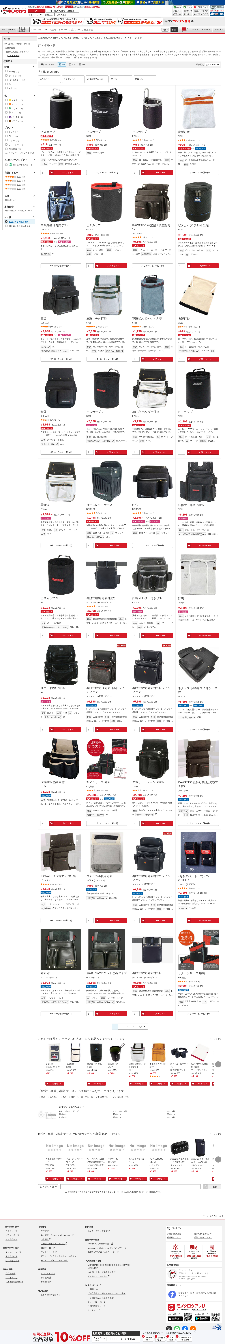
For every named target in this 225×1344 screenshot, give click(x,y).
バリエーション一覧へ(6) (198, 1014)
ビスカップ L (94, 225)
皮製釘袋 (184, 132)
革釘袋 (45, 504)
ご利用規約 (93, 1289)
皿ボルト (117, 1114)
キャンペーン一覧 (13, 1252)
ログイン (37, 11)
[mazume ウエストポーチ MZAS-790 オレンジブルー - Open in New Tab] (179, 1147)
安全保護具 (95, 38)
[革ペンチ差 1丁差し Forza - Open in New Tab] (138, 1147)
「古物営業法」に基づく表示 (101, 1298)
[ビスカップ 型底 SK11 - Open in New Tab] (96, 1052)
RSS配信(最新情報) (14, 1282)
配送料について (174, 1237)
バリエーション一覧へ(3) (198, 172)
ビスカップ (48, 131)
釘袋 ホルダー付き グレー (149, 598)
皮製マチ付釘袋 (96, 318)
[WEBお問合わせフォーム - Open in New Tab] (177, 10)
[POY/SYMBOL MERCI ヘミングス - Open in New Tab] (159, 1147)
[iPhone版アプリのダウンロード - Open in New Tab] (180, 1317)
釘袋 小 (45, 973)
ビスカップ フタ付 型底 (193, 225)
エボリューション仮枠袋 (148, 782)
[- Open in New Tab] (176, 1251)
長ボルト (63, 1114)
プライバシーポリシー (98, 1302)
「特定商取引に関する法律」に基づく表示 (107, 1293)
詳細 (164, 30)
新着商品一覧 (11, 1239)
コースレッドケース (99, 504)
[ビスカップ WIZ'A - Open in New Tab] (117, 1052)
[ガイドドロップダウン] (201, 13)
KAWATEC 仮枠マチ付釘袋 (58, 876)
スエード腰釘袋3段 (53, 688)
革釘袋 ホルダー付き (145, 411)
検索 (174, 30)
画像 (63, 64)
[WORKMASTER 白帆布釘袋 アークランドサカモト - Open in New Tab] (200, 1052)
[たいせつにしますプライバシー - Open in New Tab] (217, 1329)
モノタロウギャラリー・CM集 (54, 1260)
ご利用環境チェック (97, 1306)
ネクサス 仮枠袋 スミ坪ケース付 (197, 690)
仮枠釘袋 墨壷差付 (53, 782)
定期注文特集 (11, 1256)
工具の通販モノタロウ (48, 38)
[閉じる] (123, 62)
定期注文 (49, 15)
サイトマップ (94, 1310)
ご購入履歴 (61, 15)
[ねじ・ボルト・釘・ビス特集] (47, 1123)
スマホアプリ (11, 1278)
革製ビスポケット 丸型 (147, 318)
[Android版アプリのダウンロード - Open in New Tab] (208, 1317)
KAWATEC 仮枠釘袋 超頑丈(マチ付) (198, 784)
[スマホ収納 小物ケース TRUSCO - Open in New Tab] (54, 1147)
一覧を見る (115, 1134)
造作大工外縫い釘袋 (191, 505)
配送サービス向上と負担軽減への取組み (59, 1256)
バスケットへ (68, 172)
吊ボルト (117, 1117)
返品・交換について (203, 1237)
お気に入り (219, 29)
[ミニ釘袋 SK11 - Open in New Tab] (75, 1052)
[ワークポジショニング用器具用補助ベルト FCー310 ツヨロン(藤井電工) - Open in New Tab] (96, 1147)
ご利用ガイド (177, 1228)
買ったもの (206, 29)
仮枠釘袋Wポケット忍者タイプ (106, 973)
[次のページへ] (218, 1064)
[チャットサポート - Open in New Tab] (187, 10)
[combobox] (104, 29)
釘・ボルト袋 (36, 30)
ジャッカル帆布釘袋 (99, 876)
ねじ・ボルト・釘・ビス (70, 1111)
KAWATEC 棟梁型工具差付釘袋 (151, 227)
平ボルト (171, 1114)
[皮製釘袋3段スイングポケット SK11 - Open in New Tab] (138, 1052)
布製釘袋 (184, 318)
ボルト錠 (171, 1117)
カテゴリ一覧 (11, 1231)
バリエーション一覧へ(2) (107, 359)
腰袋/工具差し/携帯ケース (115, 38)
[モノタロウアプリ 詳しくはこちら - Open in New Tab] (194, 1307)
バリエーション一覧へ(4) (61, 266)
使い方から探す (12, 1260)
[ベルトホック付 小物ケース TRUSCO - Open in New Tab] (75, 1147)
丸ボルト (63, 1117)
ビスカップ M (49, 598)
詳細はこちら (155, 1192)
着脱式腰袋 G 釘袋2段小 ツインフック (105, 689)
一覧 (73, 64)
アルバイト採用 (48, 1273)
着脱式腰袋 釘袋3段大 (100, 598)
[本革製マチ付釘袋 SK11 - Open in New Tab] (159, 1052)
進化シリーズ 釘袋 (98, 782)
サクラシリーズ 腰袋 (191, 973)
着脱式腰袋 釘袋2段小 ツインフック (151, 689)
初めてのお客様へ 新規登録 (64, 11)
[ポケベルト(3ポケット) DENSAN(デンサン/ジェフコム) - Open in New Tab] (179, 1052)
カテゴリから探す (8, 29)
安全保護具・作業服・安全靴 (74, 38)
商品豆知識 (10, 1273)
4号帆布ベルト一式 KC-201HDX (193, 878)
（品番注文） (22, 29)
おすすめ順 (211, 64)
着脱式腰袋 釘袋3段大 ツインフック (151, 878)
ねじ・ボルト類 (120, 1111)
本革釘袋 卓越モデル (54, 225)
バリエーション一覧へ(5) (107, 172)
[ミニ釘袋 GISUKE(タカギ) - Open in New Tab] (54, 1052)
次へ (141, 1026)
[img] (14, 10)
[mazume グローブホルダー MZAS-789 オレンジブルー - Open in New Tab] (200, 1147)
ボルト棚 (171, 1111)
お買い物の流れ (174, 1234)
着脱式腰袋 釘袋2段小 (146, 973)
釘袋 (43, 318)
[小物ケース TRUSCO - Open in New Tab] (117, 1147)
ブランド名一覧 (12, 1235)
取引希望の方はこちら (51, 1295)
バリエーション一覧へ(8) (107, 823)
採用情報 (42, 1269)
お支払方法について (203, 1234)
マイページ (33, 15)
